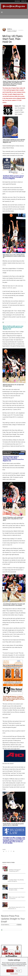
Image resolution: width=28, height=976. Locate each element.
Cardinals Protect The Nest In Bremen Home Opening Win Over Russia (16, 904)
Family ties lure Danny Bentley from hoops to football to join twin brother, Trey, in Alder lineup (17, 877)
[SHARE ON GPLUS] (9, 851)
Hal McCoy (9, 29)
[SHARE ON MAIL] (14, 851)
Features (9, 31)
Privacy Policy (14, 967)
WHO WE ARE (17, 1)
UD (11, 31)
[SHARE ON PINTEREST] (11, 851)
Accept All (10, 970)
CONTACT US (23, 1)
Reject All (18, 970)
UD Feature (14, 31)
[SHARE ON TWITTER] (4, 851)
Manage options (14, 973)
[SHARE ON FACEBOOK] (6, 851)
